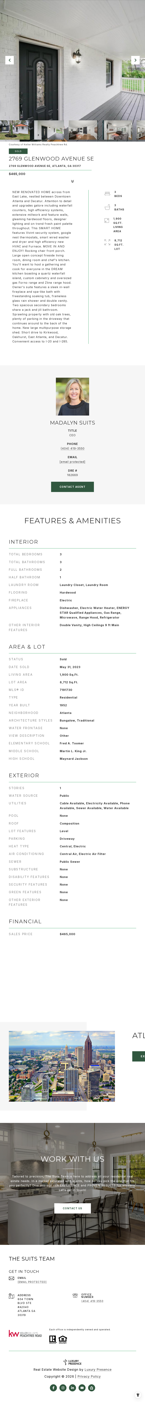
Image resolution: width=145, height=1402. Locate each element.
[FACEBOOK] (53, 1387)
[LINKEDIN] (72, 1387)
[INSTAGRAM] (62, 1387)
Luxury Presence (98, 1369)
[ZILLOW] (91, 1387)
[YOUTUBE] (82, 1387)
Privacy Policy (89, 1376)
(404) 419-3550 (73, 448)
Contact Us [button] (72, 1208)
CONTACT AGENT (73, 486)
